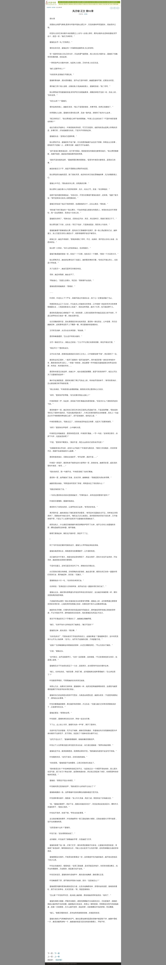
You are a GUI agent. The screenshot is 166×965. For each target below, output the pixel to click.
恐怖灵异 (79, 2)
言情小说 (74, 2)
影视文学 (81, 4)
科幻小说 (89, 2)
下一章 (57, 953)
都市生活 (76, 4)
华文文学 (64, 2)
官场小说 (90, 4)
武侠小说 (103, 2)
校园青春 (71, 4)
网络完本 (66, 4)
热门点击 (110, 4)
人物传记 (100, 4)
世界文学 (69, 2)
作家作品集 (115, 4)
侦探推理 (84, 2)
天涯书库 (49, 7)
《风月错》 (58, 960)
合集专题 (108, 2)
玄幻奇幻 (93, 2)
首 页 (60, 2)
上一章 (57, 957)
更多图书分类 (114, 2)
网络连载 (61, 4)
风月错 (53, 7)
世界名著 (98, 2)
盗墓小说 (95, 4)
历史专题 (105, 4)
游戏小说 (85, 4)
